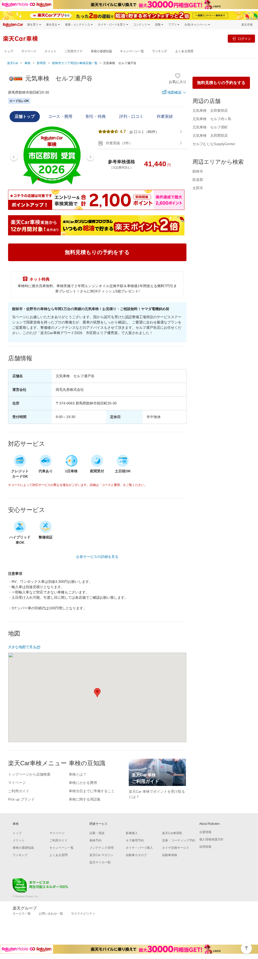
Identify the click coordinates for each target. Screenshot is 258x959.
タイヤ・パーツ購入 (139, 848)
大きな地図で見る (22, 647)
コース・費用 (60, 116)
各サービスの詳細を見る (99, 557)
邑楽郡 (197, 180)
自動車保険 (169, 855)
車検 (27, 63)
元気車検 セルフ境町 (210, 127)
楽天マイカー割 (100, 862)
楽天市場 (246, 24)
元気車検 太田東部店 (210, 110)
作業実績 (165, 116)
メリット (50, 51)
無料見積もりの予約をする (221, 82)
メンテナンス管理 (101, 848)
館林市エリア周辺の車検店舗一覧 (75, 63)
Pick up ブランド (21, 799)
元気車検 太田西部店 (210, 135)
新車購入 (132, 833)
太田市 (197, 188)
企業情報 (205, 832)
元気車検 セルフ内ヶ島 (211, 119)
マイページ (28, 51)
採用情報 (205, 846)
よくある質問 (184, 51)
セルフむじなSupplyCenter (213, 144)
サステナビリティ (83, 913)
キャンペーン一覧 (132, 51)
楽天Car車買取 (172, 833)
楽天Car (12, 63)
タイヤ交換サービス (175, 848)
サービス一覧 (22, 913)
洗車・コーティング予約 (178, 840)
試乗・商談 (97, 833)
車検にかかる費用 (83, 783)
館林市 (197, 171)
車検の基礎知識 (101, 51)
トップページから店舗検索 (29, 774)
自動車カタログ (136, 855)
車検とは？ (77, 774)
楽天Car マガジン (101, 855)
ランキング (159, 51)
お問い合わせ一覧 (51, 913)
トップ (8, 51)
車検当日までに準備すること (92, 791)
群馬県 (41, 63)
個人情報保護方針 (211, 839)
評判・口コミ (131, 116)
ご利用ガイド (73, 51)
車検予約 (95, 840)
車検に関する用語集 (85, 799)
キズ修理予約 (135, 840)
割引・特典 (96, 116)
